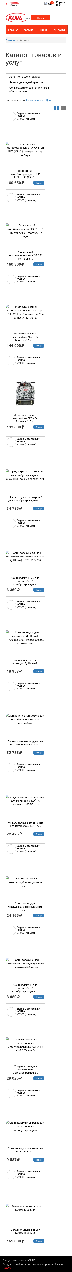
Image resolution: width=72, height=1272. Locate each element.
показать (30, 118)
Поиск (40, 18)
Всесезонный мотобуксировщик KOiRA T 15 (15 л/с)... (25, 255)
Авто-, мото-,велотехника (24, 76)
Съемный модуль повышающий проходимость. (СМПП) (25, 906)
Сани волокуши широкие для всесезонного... (25, 1149)
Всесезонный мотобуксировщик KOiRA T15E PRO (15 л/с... (25, 174)
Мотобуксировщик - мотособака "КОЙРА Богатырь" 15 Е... (25, 337)
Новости (43, 29)
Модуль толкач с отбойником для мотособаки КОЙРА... (25, 824)
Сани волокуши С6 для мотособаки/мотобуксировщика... (25, 581)
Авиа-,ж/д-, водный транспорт (27, 82)
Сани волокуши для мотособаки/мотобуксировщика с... (25, 988)
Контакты (59, 29)
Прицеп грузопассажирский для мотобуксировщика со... (25, 498)
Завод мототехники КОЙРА (28, 114)
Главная (13, 29)
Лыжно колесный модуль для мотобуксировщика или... (25, 742)
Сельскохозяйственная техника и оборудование (29, 89)
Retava (7, 1267)
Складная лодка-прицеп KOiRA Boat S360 (25, 1231)
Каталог (28, 29)
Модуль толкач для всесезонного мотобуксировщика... (25, 1069)
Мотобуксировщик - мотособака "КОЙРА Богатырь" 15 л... (25, 418)
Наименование (35, 100)
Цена (49, 100)
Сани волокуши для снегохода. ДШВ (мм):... (25, 661)
